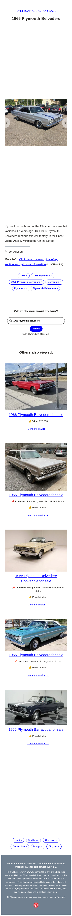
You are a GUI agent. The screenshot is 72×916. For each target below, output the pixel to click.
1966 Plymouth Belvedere (25, 282)
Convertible (19, 846)
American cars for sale (36, 10)
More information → (38, 428)
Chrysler (53, 846)
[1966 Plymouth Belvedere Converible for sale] (36, 570)
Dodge (36, 846)
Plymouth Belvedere (44, 288)
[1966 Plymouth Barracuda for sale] (36, 724)
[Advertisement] (36, 60)
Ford (17, 840)
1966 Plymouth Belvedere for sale (36, 415)
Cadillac (32, 840)
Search (36, 328)
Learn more (52, 892)
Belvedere (53, 282)
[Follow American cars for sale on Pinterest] (36, 906)
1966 (22, 275)
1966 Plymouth (41, 275)
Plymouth (19, 288)
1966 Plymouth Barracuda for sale (36, 729)
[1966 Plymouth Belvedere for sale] (36, 409)
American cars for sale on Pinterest (49, 897)
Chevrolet (50, 840)
